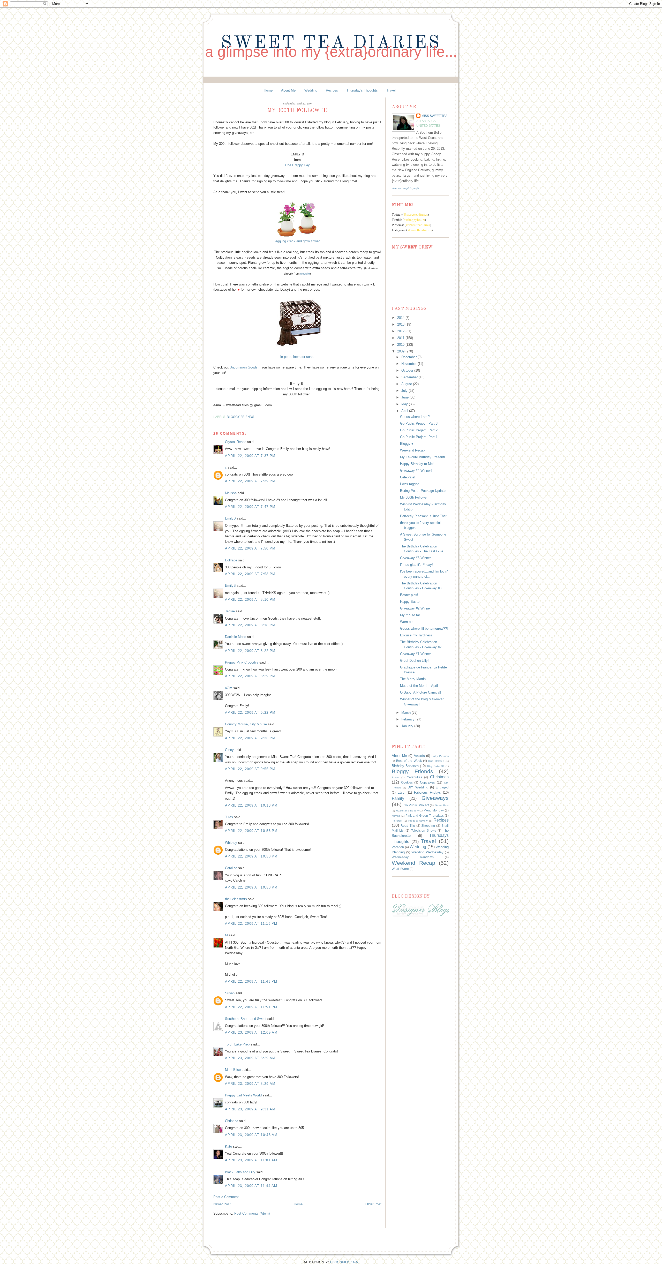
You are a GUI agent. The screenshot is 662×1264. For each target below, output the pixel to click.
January (407, 726)
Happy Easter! (411, 602)
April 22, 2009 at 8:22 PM (250, 651)
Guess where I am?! (415, 417)
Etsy (400, 792)
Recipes (332, 90)
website (305, 273)
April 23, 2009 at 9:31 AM (250, 1109)
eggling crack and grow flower (297, 241)
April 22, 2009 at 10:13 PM (251, 805)
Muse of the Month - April (419, 686)
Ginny (229, 750)
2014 (401, 318)
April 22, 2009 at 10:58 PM (251, 856)
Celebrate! (407, 477)
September (410, 377)
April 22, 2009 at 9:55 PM (250, 769)
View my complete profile (406, 188)
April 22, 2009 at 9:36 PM (250, 738)
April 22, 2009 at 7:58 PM (250, 574)
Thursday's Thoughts (362, 90)
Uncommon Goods (244, 367)
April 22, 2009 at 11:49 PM (251, 981)
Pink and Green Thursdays (424, 815)
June (405, 397)
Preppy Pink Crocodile (241, 662)
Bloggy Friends (240, 416)
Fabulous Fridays (427, 792)
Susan (230, 993)
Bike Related (436, 760)
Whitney (231, 843)
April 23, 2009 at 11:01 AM (251, 1160)
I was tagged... (411, 484)
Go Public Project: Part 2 (419, 430)
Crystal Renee (235, 442)
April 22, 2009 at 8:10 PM (250, 599)
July (405, 391)
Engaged (442, 787)
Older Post (373, 1204)
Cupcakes (427, 782)
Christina (231, 1121)
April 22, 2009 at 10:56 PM (251, 831)
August (407, 384)
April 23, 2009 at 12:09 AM (251, 1032)
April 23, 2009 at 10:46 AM (251, 1135)
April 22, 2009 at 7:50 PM (250, 548)
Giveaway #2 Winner (415, 608)
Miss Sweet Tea (434, 115)
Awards (419, 756)
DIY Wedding (418, 787)
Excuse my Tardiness (416, 635)
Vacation (398, 847)
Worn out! (407, 622)
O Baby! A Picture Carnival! (420, 692)
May (405, 404)
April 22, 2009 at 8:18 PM (250, 625)
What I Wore (400, 868)
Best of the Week (409, 760)
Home (268, 90)
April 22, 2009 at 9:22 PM (250, 712)
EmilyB (230, 518)
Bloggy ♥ (406, 444)
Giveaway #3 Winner (415, 558)
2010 (401, 345)
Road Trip (408, 825)
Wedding (310, 90)
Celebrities (414, 777)
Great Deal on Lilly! (414, 661)
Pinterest (397, 820)
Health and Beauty (407, 810)
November (409, 364)
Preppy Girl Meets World (243, 1095)
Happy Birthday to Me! (417, 464)
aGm (228, 688)
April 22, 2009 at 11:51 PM (251, 1007)
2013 (401, 324)
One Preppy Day (297, 165)
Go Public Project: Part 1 (419, 437)
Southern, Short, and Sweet (245, 1019)
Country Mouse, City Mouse (246, 724)
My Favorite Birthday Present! (422, 457)
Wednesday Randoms (413, 857)
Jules (229, 817)
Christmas (439, 777)
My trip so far (410, 615)
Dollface (231, 560)
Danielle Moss (236, 637)
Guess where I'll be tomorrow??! (424, 628)
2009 (401, 351)
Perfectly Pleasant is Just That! (424, 516)
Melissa (231, 493)
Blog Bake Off (436, 766)
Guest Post (442, 805)
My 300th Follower (413, 497)
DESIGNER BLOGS (344, 1262)
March (406, 712)
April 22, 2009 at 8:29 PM (250, 676)
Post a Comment (226, 1197)
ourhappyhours (414, 219)
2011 (401, 338)
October (407, 370)
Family (398, 798)
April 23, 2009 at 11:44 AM (251, 1186)
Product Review (417, 820)
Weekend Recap (412, 450)
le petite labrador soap (296, 357)
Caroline (231, 868)
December (409, 357)
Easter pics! (409, 595)
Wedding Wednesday (427, 852)
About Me (288, 90)
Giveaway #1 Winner (415, 654)
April (405, 411)
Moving (396, 815)
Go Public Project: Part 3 (419, 423)
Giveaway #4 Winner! (416, 470)
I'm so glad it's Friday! (416, 565)
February (408, 719)
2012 (401, 331)
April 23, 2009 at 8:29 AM (250, 1058)
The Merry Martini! (413, 679)
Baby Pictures (440, 756)
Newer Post (222, 1204)
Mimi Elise (233, 1070)
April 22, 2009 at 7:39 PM (250, 481)
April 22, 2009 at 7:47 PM (250, 507)
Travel (391, 90)
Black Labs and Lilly (240, 1172)
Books (395, 777)
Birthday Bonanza (405, 766)
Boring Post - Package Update (423, 491)
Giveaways (435, 798)
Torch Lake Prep (237, 1044)
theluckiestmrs (236, 899)
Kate (228, 1146)
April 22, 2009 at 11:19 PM (251, 924)
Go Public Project (416, 805)
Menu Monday (434, 810)
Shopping (428, 825)
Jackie (230, 611)
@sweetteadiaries (415, 214)
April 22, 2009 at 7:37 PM (250, 456)
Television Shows (423, 830)
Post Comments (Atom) (252, 1213)
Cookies (407, 782)
